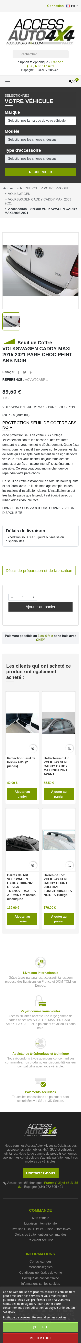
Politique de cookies (16, 1317)
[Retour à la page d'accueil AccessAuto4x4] (40, 1129)
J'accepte (40, 1327)
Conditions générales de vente (40, 1272)
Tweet (24, 372)
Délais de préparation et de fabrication (39, 570)
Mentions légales (40, 1267)
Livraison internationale (40, 1223)
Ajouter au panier (40, 607)
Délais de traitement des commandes (40, 1234)
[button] (55, 6)
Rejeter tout (40, 1338)
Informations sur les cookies (40, 1283)
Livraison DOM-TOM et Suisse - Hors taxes (41, 1229)
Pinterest (31, 372)
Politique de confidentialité (40, 1278)
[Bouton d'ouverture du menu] (7, 81)
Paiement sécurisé (40, 1240)
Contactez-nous (40, 1173)
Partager (18, 372)
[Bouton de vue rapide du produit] (33, 749)
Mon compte (40, 1218)
